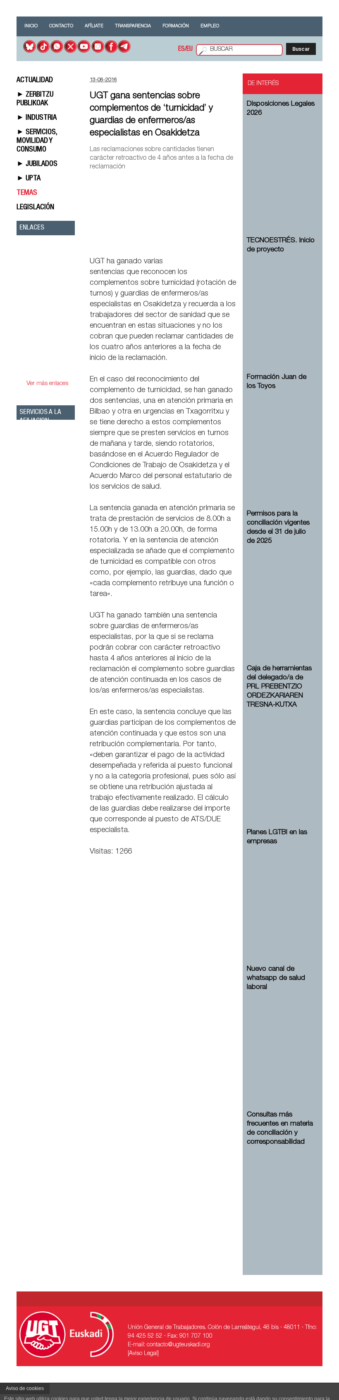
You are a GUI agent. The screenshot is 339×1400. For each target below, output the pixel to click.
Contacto (61, 26)
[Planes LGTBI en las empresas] (281, 896)
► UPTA (29, 178)
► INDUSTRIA (37, 118)
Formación (175, 26)
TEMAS (27, 193)
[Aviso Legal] (143, 1354)
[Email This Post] (189, 242)
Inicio (31, 26)
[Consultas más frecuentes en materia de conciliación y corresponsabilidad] (281, 1196)
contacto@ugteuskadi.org (178, 1345)
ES (181, 49)
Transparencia (133, 26)
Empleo (210, 26)
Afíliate (94, 26)
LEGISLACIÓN (35, 207)
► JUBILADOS (37, 164)
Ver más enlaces (47, 384)
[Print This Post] (233, 242)
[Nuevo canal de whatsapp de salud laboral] (281, 1042)
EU (189, 49)
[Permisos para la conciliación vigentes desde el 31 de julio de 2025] (281, 596)
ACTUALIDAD (35, 80)
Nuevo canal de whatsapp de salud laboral (276, 978)
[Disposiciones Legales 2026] (281, 168)
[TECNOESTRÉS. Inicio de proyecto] (281, 304)
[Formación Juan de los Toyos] (281, 441)
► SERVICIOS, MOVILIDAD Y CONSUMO (37, 141)
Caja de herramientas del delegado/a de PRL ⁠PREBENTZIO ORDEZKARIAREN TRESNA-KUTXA (279, 687)
